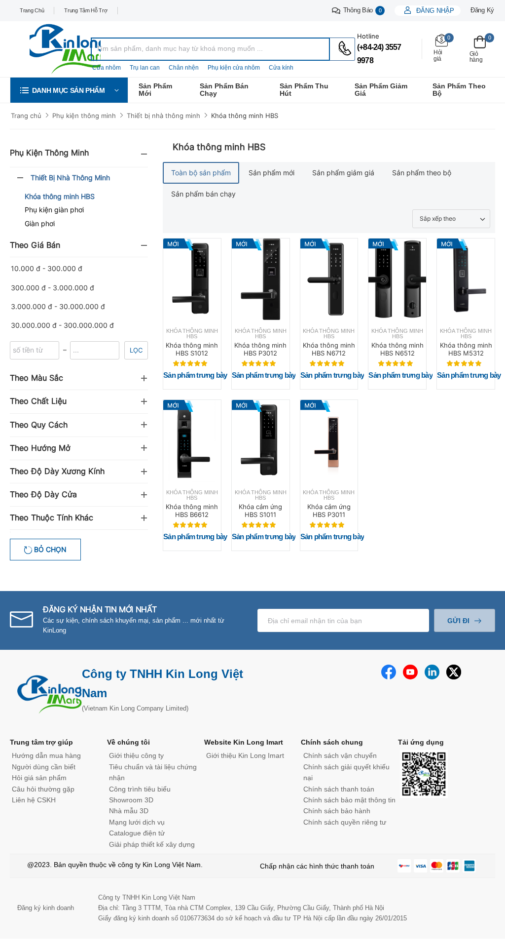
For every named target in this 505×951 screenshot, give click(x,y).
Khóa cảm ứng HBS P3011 (329, 510)
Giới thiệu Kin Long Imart (245, 755)
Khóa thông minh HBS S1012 (192, 349)
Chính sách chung (332, 742)
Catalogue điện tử (137, 833)
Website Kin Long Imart (243, 742)
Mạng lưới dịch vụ (137, 822)
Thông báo (362, 10)
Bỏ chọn (49, 549)
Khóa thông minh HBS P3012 (260, 349)
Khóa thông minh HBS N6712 (329, 349)
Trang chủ (32, 10)
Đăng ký (482, 10)
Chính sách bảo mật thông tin (349, 800)
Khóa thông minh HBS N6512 (397, 349)
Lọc (136, 350)
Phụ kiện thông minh (84, 115)
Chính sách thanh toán (338, 789)
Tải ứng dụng (421, 742)
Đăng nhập (434, 10)
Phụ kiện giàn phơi (54, 209)
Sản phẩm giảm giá (381, 89)
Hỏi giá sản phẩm (39, 778)
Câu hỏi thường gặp (43, 789)
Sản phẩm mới (155, 89)
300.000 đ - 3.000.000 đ (52, 287)
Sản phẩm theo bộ (459, 89)
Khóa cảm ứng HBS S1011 (260, 510)
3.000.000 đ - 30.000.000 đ (58, 306)
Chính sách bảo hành (336, 811)
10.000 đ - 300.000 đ (46, 268)
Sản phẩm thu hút (304, 89)
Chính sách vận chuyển (340, 755)
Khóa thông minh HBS (244, 115)
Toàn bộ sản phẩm (201, 172)
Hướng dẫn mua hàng (46, 755)
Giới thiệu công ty (136, 755)
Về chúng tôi (128, 742)
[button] (69, 90)
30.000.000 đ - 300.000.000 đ (62, 325)
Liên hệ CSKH (34, 800)
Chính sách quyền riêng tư (344, 822)
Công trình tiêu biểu (140, 789)
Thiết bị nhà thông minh (163, 115)
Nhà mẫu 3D (128, 811)
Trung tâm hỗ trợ (85, 10)
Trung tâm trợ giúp (41, 742)
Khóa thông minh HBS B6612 (192, 510)
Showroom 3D (131, 800)
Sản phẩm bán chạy (224, 89)
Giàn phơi (40, 223)
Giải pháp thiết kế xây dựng (152, 844)
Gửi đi (458, 621)
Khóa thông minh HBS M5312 (466, 349)
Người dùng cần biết (43, 767)
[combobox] (210, 49)
